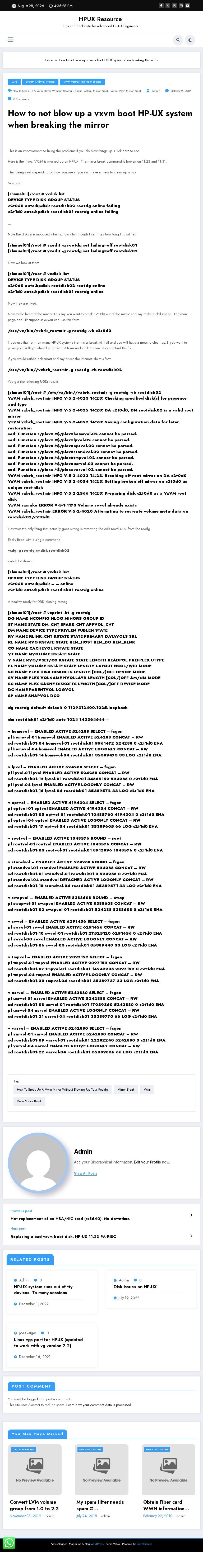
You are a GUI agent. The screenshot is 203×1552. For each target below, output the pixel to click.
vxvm (113, 91)
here (126, 150)
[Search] (178, 40)
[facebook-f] (161, 5)
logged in (34, 1399)
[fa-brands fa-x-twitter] (167, 5)
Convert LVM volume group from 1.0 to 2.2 (34, 1505)
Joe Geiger (27, 1333)
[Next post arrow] (191, 1236)
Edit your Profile (147, 1162)
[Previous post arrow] (191, 1215)
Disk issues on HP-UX (135, 1287)
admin (156, 91)
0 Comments (21, 99)
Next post (18, 1229)
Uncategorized (23, 1449)
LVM (14, 82)
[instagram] (181, 5)
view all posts (85, 1173)
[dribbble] (174, 5)
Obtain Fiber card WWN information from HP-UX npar (163, 1505)
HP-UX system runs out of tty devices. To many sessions (43, 1290)
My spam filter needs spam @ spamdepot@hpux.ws (100, 1505)
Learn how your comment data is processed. (99, 1404)
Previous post (21, 1211)
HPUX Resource (100, 19)
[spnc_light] (190, 40)
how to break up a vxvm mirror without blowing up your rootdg (52, 91)
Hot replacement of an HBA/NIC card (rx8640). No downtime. (70, 1219)
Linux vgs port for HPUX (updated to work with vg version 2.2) (48, 1342)
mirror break (100, 91)
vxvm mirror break (130, 91)
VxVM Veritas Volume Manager (82, 82)
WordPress (97, 1544)
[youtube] (187, 5)
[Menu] (10, 40)
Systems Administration (40, 82)
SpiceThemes (144, 1544)
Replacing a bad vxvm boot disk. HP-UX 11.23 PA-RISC (63, 1236)
